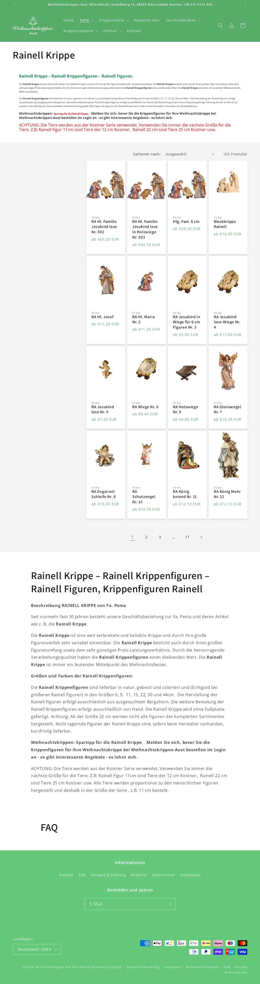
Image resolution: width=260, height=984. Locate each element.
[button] (86, 20)
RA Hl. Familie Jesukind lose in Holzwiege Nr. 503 (145, 229)
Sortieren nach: (147, 154)
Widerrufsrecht (236, 972)
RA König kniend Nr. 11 (185, 494)
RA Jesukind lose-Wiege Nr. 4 (227, 322)
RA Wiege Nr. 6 (145, 406)
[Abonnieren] (169, 904)
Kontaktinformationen (202, 967)
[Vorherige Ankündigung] (14, 5)
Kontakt (66, 874)
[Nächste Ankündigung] (245, 5)
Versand (241, 967)
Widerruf (139, 874)
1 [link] (132, 537)
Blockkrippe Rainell (225, 224)
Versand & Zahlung (108, 874)
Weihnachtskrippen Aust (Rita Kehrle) (63, 967)
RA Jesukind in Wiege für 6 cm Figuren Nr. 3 (186, 322)
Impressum (190, 874)
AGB (82, 874)
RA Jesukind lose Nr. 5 (102, 409)
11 (187, 536)
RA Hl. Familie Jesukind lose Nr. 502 (104, 227)
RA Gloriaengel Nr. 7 (227, 409)
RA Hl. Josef (102, 316)
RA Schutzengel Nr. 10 (143, 497)
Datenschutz (163, 874)
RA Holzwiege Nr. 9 (185, 409)
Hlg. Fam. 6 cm (186, 221)
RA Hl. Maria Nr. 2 (143, 319)
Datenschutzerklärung (143, 967)
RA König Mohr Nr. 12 (227, 494)
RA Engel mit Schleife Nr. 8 (103, 494)
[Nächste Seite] (201, 537)
